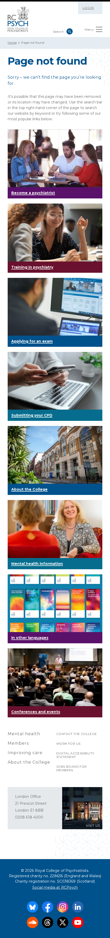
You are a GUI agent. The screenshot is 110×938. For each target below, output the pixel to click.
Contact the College (76, 734)
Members (18, 743)
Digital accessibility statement (75, 755)
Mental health (24, 733)
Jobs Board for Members (71, 768)
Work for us (68, 743)
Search (70, 31)
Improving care (25, 752)
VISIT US (93, 825)
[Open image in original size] (18, 19)
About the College (29, 762)
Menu (89, 29)
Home (12, 42)
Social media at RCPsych (55, 887)
